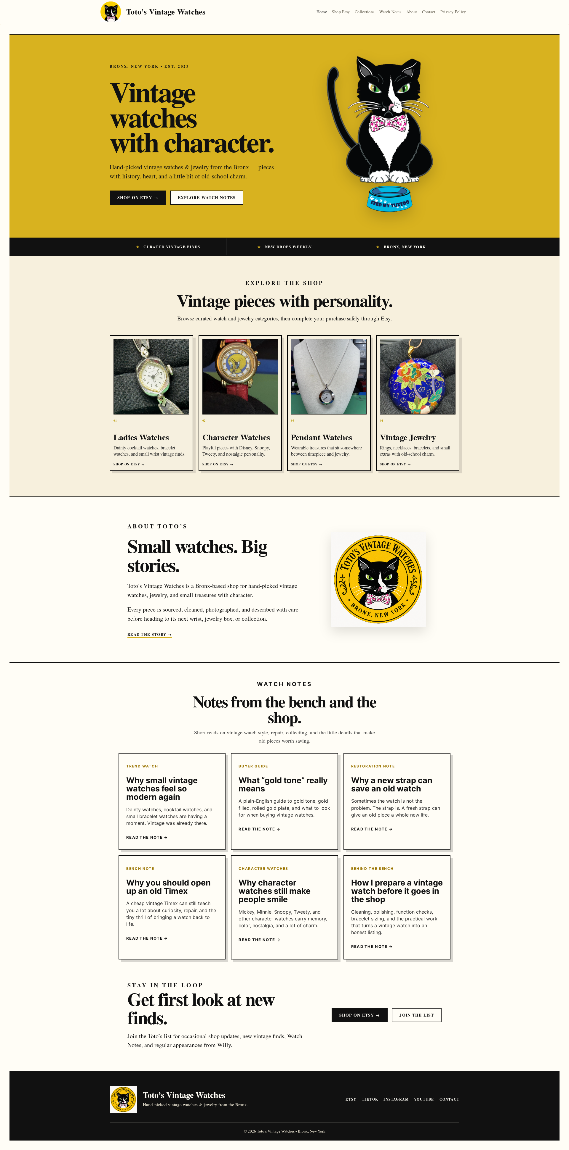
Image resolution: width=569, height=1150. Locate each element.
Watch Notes (390, 11)
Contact (428, 11)
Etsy (351, 1099)
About (411, 11)
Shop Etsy (341, 11)
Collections (364, 11)
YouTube (424, 1099)
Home (322, 11)
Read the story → (149, 634)
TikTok (370, 1099)
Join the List (416, 1015)
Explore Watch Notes (207, 197)
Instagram (396, 1099)
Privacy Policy (453, 11)
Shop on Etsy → (137, 197)
